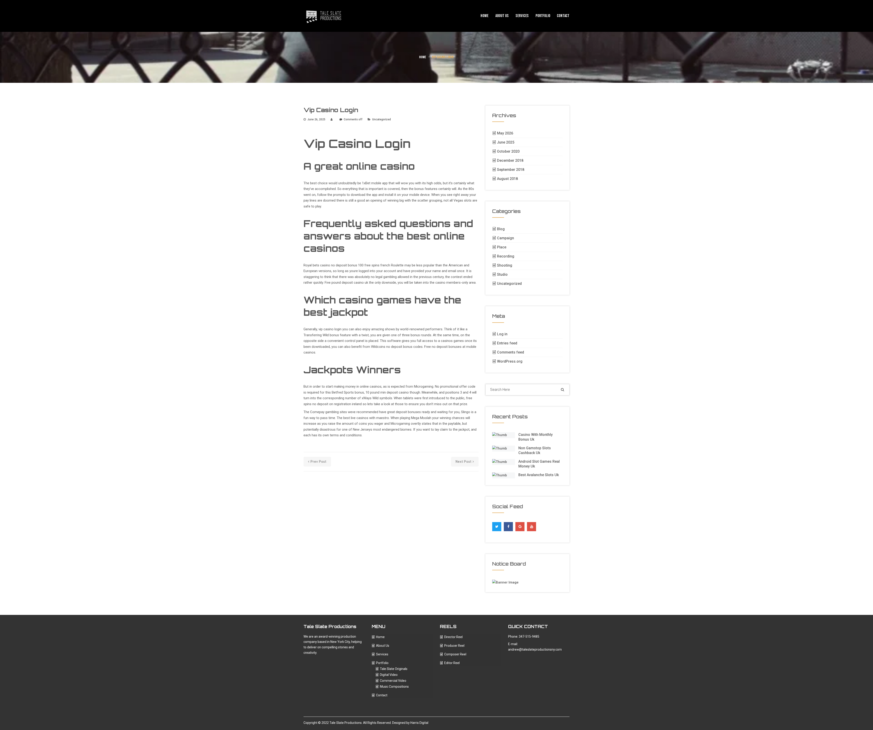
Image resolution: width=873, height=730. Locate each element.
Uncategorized (509, 283)
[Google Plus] (520, 525)
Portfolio (543, 15)
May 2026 (505, 133)
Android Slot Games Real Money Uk (539, 463)
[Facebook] (508, 525)
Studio (502, 274)
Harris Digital (419, 723)
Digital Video (389, 675)
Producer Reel (454, 645)
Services (522, 15)
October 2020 (508, 151)
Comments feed (510, 352)
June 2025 (505, 142)
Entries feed (507, 343)
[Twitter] (496, 525)
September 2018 (510, 169)
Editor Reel (452, 663)
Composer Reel (455, 654)
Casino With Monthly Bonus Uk (535, 437)
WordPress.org (509, 361)
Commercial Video (393, 680)
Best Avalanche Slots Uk (538, 475)
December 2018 (510, 160)
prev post (318, 461)
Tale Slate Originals (393, 669)
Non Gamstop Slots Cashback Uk (534, 450)
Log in (502, 334)
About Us (502, 15)
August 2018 (507, 179)
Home (485, 15)
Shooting (504, 265)
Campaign (505, 238)
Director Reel (453, 637)
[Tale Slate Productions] (324, 16)
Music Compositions (394, 686)
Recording (505, 256)
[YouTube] (531, 526)
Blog (501, 229)
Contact (563, 15)
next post (464, 461)
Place (501, 247)
